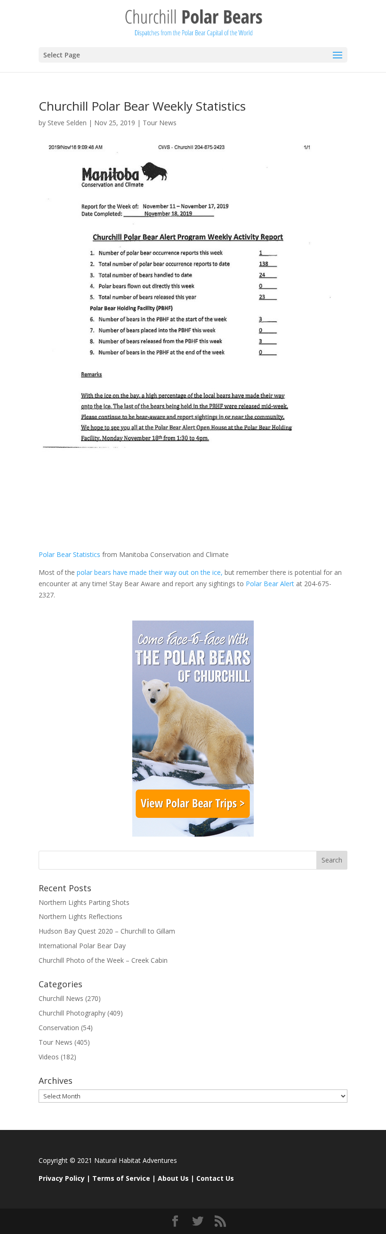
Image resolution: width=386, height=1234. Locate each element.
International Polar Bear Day (82, 945)
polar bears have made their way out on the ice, (149, 572)
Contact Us (215, 1178)
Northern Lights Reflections (80, 916)
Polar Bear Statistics (69, 554)
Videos (49, 1056)
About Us (173, 1178)
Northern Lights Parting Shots (84, 902)
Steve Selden (67, 122)
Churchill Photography (72, 1012)
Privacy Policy (62, 1178)
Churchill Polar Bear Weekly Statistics (142, 105)
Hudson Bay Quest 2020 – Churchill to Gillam (107, 931)
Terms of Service (121, 1178)
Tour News (160, 122)
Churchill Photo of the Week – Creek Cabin (103, 960)
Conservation (59, 1027)
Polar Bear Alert (270, 583)
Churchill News (61, 998)
